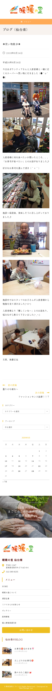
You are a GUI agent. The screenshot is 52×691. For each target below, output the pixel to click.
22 (39, 466)
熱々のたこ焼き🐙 (23, 672)
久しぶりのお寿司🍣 (24, 660)
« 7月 (5, 481)
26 (19, 471)
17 (6, 466)
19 (19, 466)
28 (33, 471)
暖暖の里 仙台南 (12, 559)
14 (33, 461)
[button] (26, 528)
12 (19, 461)
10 (6, 461)
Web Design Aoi (26, 688)
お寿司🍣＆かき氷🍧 (24, 649)
